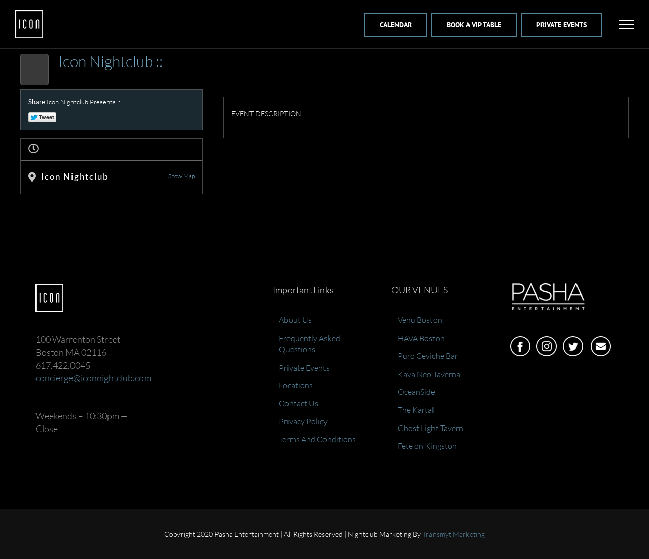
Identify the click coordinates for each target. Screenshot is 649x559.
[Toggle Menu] (626, 24)
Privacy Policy (303, 421)
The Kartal (416, 410)
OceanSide (416, 392)
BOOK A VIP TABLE (474, 24)
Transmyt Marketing (453, 534)
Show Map (181, 176)
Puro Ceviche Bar (428, 356)
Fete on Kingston (427, 446)
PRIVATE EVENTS (561, 24)
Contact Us (298, 403)
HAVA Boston (421, 338)
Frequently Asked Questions (309, 343)
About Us (295, 320)
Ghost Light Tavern (430, 428)
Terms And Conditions (317, 439)
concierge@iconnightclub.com (93, 377)
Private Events (304, 368)
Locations (296, 385)
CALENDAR (396, 24)
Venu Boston (420, 320)
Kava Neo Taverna (429, 374)
